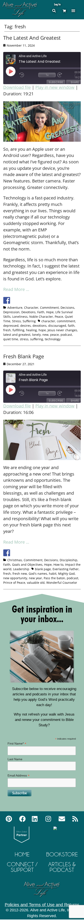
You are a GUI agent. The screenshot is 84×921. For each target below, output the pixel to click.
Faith (40, 312)
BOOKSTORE (62, 854)
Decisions (67, 307)
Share (75, 82)
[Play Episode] (14, 71)
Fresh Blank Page (23, 356)
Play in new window (55, 87)
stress (24, 339)
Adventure (14, 307)
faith (71, 326)
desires (25, 326)
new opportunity (15, 578)
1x (47, 75)
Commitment (49, 307)
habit (52, 573)
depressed (11, 326)
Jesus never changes (62, 330)
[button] (73, 10)
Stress (16, 321)
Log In (57, 4)
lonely (36, 335)
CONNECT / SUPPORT (22, 867)
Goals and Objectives (27, 564)
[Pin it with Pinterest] (30, 300)
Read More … (16, 289)
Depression (11, 312)
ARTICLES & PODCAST (62, 867)
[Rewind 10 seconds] (28, 75)
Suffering (29, 321)
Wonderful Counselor (61, 583)
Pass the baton (54, 578)
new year (35, 578)
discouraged (57, 326)
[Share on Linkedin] (38, 300)
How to (58, 564)
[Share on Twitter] (14, 300)
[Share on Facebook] (6, 300)
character (48, 321)
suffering (36, 339)
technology (53, 339)
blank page (43, 569)
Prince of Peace (14, 583)
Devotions (28, 312)
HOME (22, 854)
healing (31, 330)
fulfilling (18, 330)
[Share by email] (46, 300)
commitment (66, 321)
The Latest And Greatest (32, 37)
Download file (17, 87)
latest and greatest (16, 335)
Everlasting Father (66, 569)
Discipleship (68, 560)
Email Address (19, 776)
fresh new (19, 573)
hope (42, 330)
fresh (7, 330)
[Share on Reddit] (22, 300)
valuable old (36, 583)
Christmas (14, 560)
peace (54, 335)
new (45, 335)
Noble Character (41, 317)
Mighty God (66, 573)
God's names (38, 573)
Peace (59, 317)
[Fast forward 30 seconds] (66, 75)
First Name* (17, 744)
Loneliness (20, 317)
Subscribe (56, 82)
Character (31, 307)
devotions (40, 326)
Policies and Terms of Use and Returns (42, 904)
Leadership (21, 569)
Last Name (15, 759)
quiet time (10, 339)
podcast (66, 335)
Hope (50, 312)
